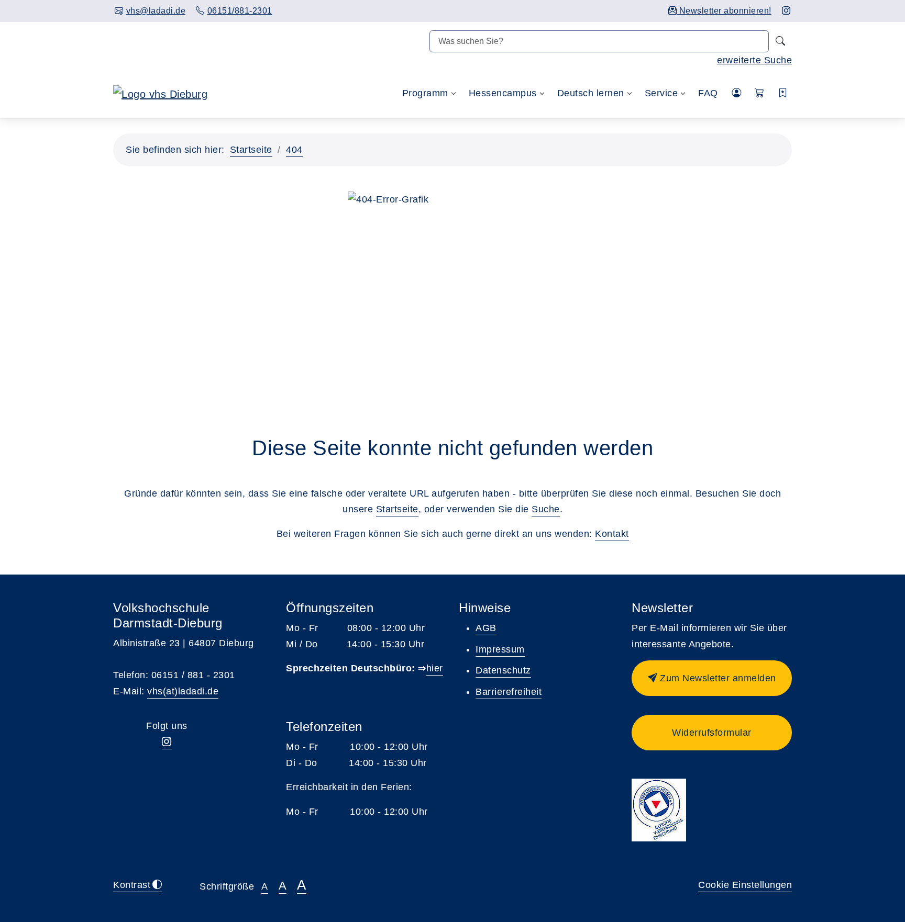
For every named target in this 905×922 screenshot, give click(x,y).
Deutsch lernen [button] (590, 93)
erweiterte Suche (754, 60)
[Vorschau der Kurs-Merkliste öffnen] (783, 93)
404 (294, 149)
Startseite (251, 149)
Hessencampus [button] (503, 93)
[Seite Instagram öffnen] (786, 10)
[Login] (736, 93)
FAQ (708, 93)
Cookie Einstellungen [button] (745, 885)
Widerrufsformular (712, 732)
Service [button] (661, 93)
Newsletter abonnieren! (724, 10)
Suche (546, 509)
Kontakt (612, 534)
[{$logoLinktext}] (160, 93)
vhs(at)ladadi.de (182, 691)
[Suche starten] (780, 41)
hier (434, 668)
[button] (760, 93)
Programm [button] (425, 93)
